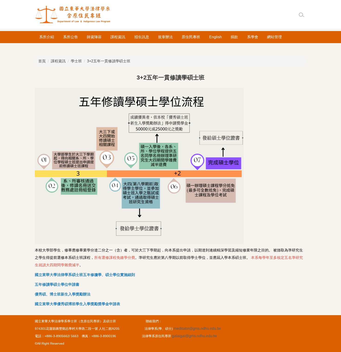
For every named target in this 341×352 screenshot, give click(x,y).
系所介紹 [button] (46, 37)
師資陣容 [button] (94, 37)
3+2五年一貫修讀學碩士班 (108, 61)
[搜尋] (301, 14)
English (215, 37)
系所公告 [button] (70, 37)
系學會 (252, 37)
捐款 (234, 37)
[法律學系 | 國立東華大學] (73, 14)
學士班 (76, 61)
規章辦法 (165, 37)
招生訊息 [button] (141, 37)
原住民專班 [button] (191, 37)
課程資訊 (58, 61)
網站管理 (274, 37)
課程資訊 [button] (117, 37)
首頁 (42, 61)
